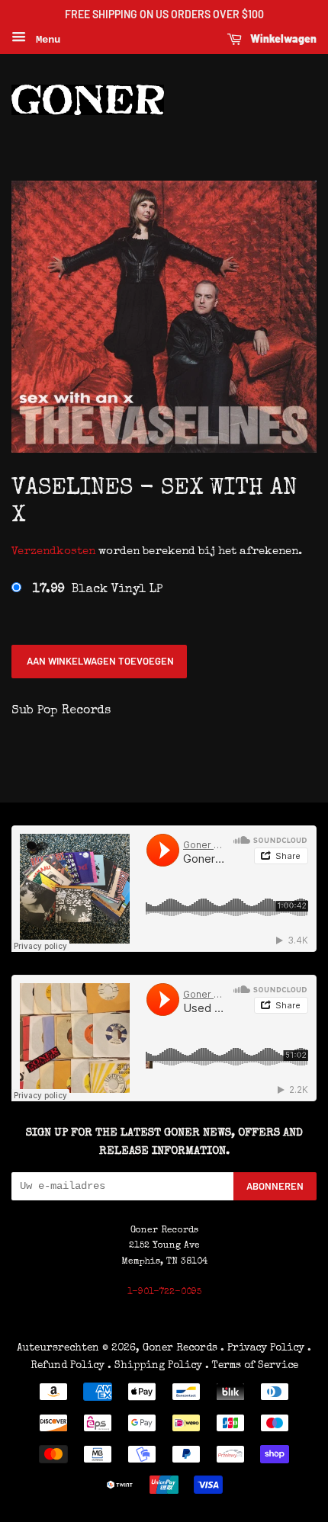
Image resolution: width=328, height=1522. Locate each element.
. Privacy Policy (262, 1348)
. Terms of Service (251, 1365)
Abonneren (275, 1186)
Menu (45, 40)
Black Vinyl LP (97, 590)
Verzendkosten (53, 551)
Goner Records (181, 1348)
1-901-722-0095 (164, 1292)
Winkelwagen (282, 38)
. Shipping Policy (155, 1365)
